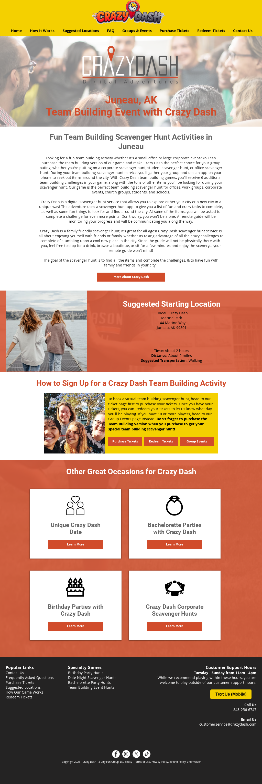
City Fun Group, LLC (112, 762)
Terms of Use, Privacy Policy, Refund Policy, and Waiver (167, 762)
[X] (136, 754)
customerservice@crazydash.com (227, 724)
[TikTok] (146, 754)
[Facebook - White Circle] (116, 754)
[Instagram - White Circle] (126, 754)
